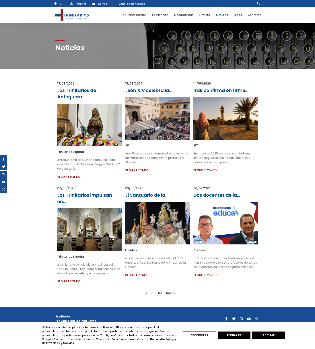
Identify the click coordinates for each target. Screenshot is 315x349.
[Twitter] (234, 318)
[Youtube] (249, 318)
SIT (127, 145)
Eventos (131, 250)
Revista (204, 15)
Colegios (200, 250)
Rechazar (234, 335)
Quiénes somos (134, 15)
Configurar (199, 335)
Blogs (238, 15)
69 (160, 293)
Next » (170, 293)
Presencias (160, 15)
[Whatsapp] (256, 318)
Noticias (222, 15)
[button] (258, 3)
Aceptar (269, 335)
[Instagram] (241, 318)
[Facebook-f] (226, 318)
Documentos (183, 15)
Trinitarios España (70, 152)
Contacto (254, 15)
